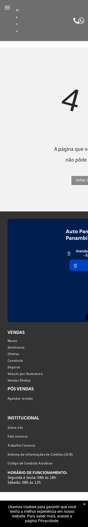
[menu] (7, 7)
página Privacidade (41, 520)
